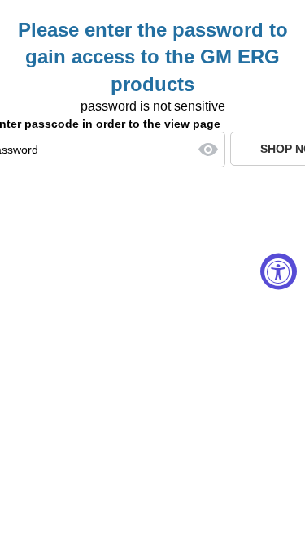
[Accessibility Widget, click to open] (278, 271)
